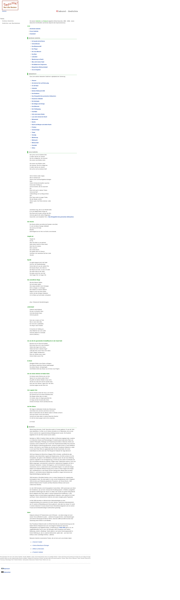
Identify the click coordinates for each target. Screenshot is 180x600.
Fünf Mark (34, 111)
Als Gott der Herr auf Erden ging (40, 83)
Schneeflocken (36, 43)
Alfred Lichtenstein (38, 549)
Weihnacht (34, 140)
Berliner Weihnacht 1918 (38, 90)
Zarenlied (34, 145)
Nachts (34, 122)
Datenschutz (6, 572)
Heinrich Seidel (37, 542)
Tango (33, 132)
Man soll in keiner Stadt (38, 62)
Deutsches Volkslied (37, 98)
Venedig (34, 135)
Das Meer (34, 54)
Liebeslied (34, 56)
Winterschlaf (35, 142)
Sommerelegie (35, 129)
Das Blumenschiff (36, 46)
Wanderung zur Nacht (37, 59)
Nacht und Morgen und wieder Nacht (41, 124)
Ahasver (34, 80)
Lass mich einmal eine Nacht (39, 116)
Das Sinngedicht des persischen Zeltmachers (44, 96)
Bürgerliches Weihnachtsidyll (39, 67)
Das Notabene (35, 93)
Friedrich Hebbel (38, 552)
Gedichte (4, 11)
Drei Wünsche (35, 106)
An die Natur (35, 85)
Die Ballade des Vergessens (39, 64)
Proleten (34, 127)
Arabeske (34, 88)
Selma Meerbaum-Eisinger (41, 545)
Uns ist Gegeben (36, 69)
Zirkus (33, 148)
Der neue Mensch (36, 51)
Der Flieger (35, 49)
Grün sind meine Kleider (38, 114)
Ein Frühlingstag (36, 109)
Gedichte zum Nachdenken (11, 23)
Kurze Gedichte (34, 31)
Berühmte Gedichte (35, 28)
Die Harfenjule (35, 101)
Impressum (6, 568)
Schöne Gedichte (8, 21)
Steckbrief (33, 33)
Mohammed (35, 119)
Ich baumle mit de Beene (38, 41)
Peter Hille (62, 527)
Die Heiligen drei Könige (38, 103)
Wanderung (35, 137)
